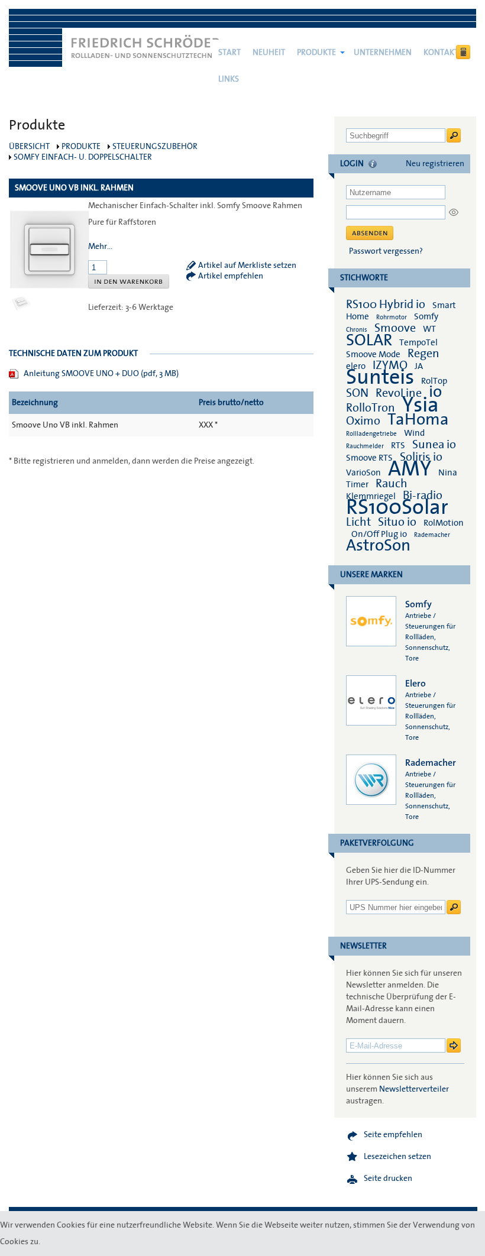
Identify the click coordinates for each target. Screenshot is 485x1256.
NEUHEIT (269, 52)
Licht (358, 522)
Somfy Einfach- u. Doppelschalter (83, 157)
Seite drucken (388, 1178)
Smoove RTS (369, 457)
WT (429, 328)
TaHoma (418, 419)
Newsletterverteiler (414, 1089)
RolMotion (443, 522)
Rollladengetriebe (371, 434)
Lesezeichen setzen (397, 1156)
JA (420, 366)
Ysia (420, 405)
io (435, 392)
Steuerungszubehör (155, 146)
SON (357, 393)
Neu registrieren (435, 164)
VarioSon (363, 472)
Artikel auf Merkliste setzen (247, 265)
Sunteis (380, 377)
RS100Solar (397, 507)
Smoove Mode (373, 354)
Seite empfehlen (393, 1135)
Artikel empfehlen (230, 276)
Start (229, 52)
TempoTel (418, 342)
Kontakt (440, 52)
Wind (414, 433)
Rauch (392, 483)
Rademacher (432, 535)
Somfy (426, 316)
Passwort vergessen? (386, 251)
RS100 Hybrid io (385, 304)
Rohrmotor (391, 317)
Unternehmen (383, 52)
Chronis (356, 330)
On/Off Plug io (379, 534)
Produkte (316, 52)
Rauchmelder (365, 446)
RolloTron (370, 408)
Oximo (363, 421)
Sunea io (434, 444)
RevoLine (399, 393)
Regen (423, 353)
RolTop (434, 380)
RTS (398, 445)
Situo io (397, 522)
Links (228, 79)
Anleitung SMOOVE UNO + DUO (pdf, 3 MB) (101, 373)
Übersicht (29, 146)
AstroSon (378, 545)
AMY (409, 469)
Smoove (395, 328)
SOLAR (369, 340)
